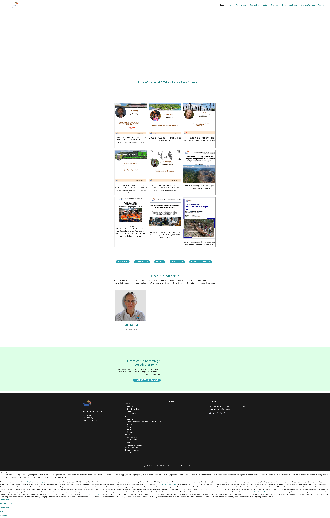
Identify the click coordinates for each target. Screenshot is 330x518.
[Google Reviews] (217, 413)
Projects (130, 429)
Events (264, 5)
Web (1, 511)
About (229, 5)
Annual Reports (132, 419)
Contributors (131, 411)
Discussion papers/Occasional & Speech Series (144, 422)
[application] (232, 5)
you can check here (7, 503)
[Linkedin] (224, 413)
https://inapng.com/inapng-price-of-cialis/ (41, 482)
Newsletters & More (290, 5)
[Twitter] (213, 413)
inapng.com (4, 499)
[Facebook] (210, 413)
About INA (130, 406)
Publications (241, 5)
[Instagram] (221, 413)
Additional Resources (8, 515)
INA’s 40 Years (132, 437)
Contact (321, 5)
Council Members (133, 409)
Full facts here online (168, 484)
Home (221, 5)
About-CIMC (131, 414)
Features (274, 5)
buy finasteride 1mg (91, 494)
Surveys (129, 427)
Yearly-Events (132, 440)
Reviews (130, 432)
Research (253, 5)
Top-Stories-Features (135, 445)
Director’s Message (308, 5)
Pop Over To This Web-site (260, 492)
